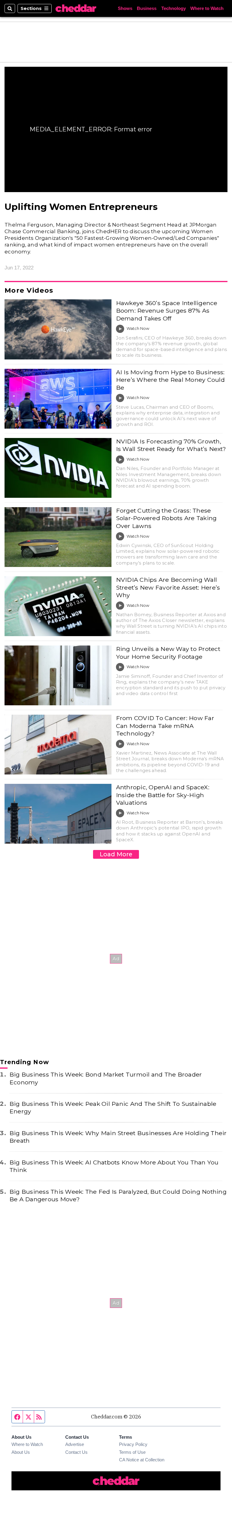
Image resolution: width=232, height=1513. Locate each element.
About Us (20, 1452)
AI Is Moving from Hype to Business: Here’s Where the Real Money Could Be (170, 380)
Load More (116, 854)
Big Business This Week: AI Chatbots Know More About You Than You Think (114, 1166)
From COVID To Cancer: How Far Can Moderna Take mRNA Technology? (165, 725)
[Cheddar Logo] (75, 8)
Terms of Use (132, 1452)
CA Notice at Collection (141, 1459)
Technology (173, 8)
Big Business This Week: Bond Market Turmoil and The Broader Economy (105, 1078)
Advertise (74, 1444)
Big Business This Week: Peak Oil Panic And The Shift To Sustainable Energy (112, 1107)
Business (146, 8)
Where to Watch (207, 8)
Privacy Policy (133, 1444)
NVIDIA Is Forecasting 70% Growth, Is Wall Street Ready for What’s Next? (171, 445)
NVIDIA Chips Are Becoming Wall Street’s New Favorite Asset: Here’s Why (168, 587)
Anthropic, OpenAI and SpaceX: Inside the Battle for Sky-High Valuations (162, 795)
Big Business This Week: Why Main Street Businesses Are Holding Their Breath (118, 1136)
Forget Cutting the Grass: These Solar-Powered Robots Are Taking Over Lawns (166, 518)
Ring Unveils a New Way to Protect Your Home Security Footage (168, 652)
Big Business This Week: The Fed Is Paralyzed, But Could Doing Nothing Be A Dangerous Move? (118, 1195)
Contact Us (76, 1452)
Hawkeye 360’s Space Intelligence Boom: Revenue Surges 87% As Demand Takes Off (167, 310)
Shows (125, 8)
